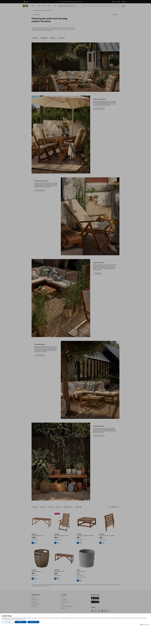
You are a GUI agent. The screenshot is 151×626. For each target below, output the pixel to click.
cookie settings (7, 621)
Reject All (21, 621)
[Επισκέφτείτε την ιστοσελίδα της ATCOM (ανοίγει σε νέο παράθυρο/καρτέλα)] (144, 624)
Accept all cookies (33, 621)
